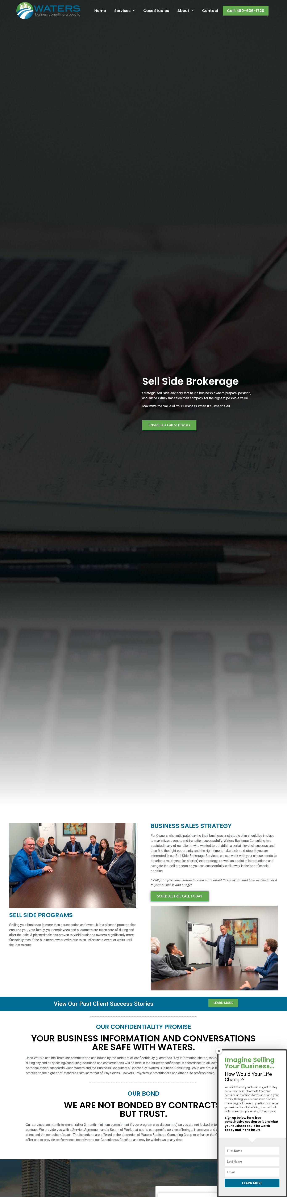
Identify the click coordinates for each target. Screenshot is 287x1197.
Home (100, 10)
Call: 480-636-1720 (245, 10)
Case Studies (156, 10)
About (183, 10)
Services (122, 10)
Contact (210, 10)
